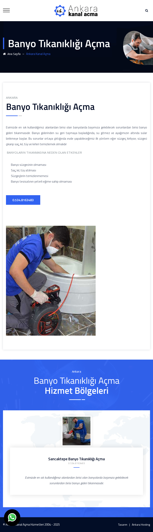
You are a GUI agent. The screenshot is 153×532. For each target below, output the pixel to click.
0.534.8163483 (23, 200)
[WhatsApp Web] (12, 517)
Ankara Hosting (141, 524)
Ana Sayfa (13, 54)
